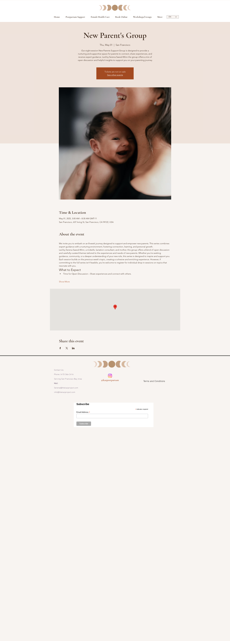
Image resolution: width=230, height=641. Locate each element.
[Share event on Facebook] (60, 348)
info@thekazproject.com (64, 392)
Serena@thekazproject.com (66, 388)
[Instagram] (110, 375)
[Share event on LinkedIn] (73, 348)
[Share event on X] (66, 348)
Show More (64, 281)
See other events (115, 75)
